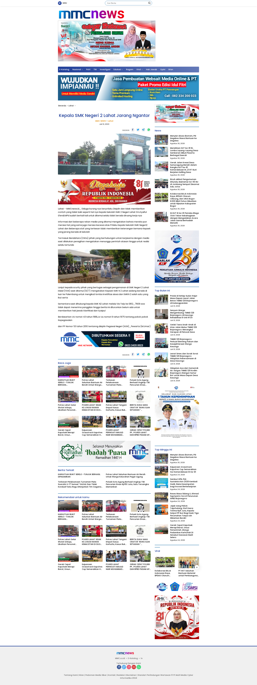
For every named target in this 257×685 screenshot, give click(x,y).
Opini (162, 69)
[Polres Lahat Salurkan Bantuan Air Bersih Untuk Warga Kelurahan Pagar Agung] (92, 372)
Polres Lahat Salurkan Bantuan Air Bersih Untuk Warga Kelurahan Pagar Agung (92, 382)
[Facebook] (119, 667)
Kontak (111, 675)
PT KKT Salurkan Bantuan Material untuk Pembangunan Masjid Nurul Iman (188, 573)
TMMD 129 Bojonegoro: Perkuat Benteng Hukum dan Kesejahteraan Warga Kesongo (184, 343)
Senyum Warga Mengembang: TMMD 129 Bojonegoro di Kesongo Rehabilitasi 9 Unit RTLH (182, 314)
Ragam (129, 69)
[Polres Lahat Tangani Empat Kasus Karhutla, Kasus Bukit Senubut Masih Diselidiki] (116, 396)
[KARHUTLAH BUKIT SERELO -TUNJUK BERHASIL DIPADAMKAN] (68, 372)
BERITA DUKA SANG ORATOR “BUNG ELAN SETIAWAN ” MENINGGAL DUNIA (140, 407)
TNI (95, 69)
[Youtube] (134, 667)
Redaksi (120, 675)
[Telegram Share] (143, 130)
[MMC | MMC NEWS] (104, 14)
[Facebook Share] (133, 130)
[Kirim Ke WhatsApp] (149, 130)
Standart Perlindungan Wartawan (154, 675)
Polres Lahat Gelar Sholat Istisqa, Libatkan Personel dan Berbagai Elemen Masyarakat (67, 407)
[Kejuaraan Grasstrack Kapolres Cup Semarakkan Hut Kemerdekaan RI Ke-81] (92, 422)
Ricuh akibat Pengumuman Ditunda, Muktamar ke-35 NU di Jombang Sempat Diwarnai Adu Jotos (184, 183)
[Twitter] (124, 667)
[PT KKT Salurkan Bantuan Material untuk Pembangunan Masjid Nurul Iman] (188, 562)
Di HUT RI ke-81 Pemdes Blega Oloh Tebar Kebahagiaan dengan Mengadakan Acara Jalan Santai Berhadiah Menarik (184, 218)
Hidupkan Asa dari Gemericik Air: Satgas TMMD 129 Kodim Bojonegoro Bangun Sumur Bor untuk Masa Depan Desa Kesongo (184, 373)
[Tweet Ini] (138, 130)
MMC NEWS (100, 121)
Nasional (76, 69)
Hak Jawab (151, 69)
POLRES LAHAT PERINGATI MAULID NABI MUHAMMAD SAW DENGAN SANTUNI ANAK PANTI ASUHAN (116, 432)
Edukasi (117, 69)
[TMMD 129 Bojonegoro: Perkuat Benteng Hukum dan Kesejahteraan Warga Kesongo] (161, 343)
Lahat (110, 121)
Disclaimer (131, 675)
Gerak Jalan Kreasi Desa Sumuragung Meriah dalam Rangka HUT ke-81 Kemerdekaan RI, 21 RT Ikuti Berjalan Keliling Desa (183, 167)
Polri (88, 69)
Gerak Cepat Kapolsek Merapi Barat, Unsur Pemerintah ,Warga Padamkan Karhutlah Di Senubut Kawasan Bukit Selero (68, 432)
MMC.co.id (120, 658)
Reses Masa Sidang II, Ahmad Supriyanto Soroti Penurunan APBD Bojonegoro (184, 496)
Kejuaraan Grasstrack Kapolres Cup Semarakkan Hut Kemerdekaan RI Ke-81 (92, 432)
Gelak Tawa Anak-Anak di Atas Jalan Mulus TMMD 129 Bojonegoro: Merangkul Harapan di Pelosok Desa (183, 328)
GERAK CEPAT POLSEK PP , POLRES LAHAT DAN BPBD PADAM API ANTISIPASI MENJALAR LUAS (140, 432)
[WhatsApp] (139, 667)
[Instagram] (129, 667)
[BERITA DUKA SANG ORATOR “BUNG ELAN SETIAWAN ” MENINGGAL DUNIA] (140, 396)
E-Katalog (64, 69)
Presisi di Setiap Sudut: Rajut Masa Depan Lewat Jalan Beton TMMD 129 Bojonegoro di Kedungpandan (184, 299)
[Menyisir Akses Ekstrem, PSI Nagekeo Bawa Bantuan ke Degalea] (161, 140)
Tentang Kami (71, 675)
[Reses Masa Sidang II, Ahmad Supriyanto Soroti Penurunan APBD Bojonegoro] (161, 497)
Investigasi (105, 69)
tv (142, 658)
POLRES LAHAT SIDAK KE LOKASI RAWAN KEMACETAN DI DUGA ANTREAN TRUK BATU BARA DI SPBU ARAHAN (92, 407)
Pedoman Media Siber (96, 675)
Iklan (170, 69)
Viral (138, 69)
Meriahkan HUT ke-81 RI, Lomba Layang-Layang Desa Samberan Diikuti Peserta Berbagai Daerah (184, 152)
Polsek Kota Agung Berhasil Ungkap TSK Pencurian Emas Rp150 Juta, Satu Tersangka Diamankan (140, 382)
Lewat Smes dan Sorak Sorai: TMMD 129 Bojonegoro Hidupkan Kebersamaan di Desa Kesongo (184, 357)
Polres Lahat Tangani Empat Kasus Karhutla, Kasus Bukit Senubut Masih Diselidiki (116, 407)
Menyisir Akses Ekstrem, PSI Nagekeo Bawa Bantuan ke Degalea (183, 138)
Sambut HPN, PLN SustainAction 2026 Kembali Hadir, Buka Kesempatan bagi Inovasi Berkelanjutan (183, 483)
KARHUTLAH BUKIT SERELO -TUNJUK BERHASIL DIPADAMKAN (66, 382)
